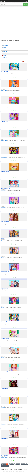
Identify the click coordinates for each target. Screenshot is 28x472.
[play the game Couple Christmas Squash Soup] (14, 99)
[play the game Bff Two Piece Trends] (14, 133)
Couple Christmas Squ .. (5, 104)
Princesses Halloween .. (5, 154)
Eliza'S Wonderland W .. (5, 405)
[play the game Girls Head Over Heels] (14, 350)
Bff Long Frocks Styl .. (5, 121)
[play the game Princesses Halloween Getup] (14, 150)
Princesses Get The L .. (5, 204)
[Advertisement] (14, 23)
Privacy (6, 469)
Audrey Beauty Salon (5, 371)
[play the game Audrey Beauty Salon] (14, 366)
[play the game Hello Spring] (14, 233)
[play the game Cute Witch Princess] (14, 83)
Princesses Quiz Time (5, 221)
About (2, 469)
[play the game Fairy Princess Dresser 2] (14, 450)
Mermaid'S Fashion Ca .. (5, 188)
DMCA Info (11, 471)
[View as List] (23, 61)
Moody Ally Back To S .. (5, 338)
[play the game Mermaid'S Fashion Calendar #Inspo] (14, 183)
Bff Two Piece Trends (4, 138)
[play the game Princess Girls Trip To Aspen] (14, 283)
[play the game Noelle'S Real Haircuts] (14, 383)
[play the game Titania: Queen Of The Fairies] (14, 300)
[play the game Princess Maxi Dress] (14, 316)
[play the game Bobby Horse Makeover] (14, 166)
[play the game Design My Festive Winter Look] (14, 266)
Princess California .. (4, 421)
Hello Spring (3, 238)
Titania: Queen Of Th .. (5, 305)
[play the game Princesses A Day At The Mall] (14, 250)
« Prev (3, 464)
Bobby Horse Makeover (5, 171)
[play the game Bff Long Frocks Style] (14, 116)
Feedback (20, 469)
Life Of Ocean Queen (4, 71)
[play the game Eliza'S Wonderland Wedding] (14, 400)
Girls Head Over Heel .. (5, 355)
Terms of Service (13, 469)
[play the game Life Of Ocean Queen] (14, 66)
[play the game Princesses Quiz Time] (14, 216)
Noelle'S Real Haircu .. (5, 388)
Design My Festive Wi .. (5, 271)
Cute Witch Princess (4, 88)
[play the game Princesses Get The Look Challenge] (14, 200)
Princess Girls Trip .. (4, 288)
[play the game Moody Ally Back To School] (14, 333)
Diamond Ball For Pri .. (5, 438)
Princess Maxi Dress (4, 321)
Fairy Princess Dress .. (5, 455)
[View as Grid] (22, 61)
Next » (6, 465)
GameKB (2, 1)
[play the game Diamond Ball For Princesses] (14, 433)
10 (2, 465)
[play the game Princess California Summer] (14, 416)
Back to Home (4, 43)
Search (25, 4)
